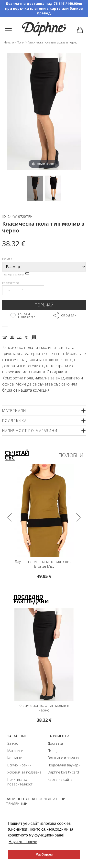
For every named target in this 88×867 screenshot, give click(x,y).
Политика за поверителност (20, 782)
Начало (9, 42)
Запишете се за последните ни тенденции (36, 801)
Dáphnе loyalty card (63, 772)
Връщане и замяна (63, 757)
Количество (10, 283)
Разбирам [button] (44, 854)
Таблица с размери (13, 274)
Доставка (55, 743)
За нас (12, 743)
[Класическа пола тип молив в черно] (35, 188)
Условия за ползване (24, 772)
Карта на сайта (60, 779)
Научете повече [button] (23, 842)
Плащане (55, 750)
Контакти (14, 757)
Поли (20, 42)
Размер (7, 259)
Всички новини (19, 765)
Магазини (15, 750)
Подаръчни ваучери (64, 765)
